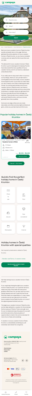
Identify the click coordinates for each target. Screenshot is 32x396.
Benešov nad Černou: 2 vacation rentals (13, 259)
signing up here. (7, 359)
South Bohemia (18, 47)
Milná (23, 140)
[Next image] (27, 140)
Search (16, 38)
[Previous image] (4, 140)
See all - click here (16, 163)
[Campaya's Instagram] (26, 360)
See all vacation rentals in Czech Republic (16, 264)
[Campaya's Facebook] (22, 360)
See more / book (23, 156)
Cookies (6, 351)
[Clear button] (26, 20)
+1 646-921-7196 (14, 341)
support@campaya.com (10, 343)
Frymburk (17, 140)
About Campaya (7, 348)
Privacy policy (7, 349)
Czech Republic (8, 47)
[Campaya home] (8, 2)
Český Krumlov (27, 47)
